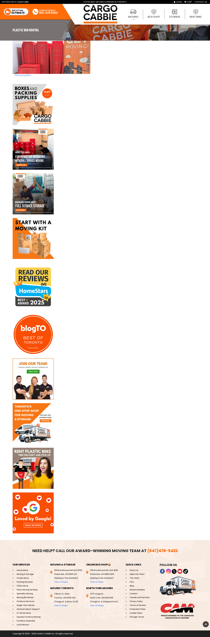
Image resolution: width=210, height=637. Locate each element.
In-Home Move (24, 613)
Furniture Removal (25, 601)
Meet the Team (137, 574)
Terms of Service (138, 605)
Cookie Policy (136, 613)
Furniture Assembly (26, 620)
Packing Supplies (22, 75)
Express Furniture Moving (28, 616)
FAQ (132, 582)
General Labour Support (28, 609)
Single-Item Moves (26, 605)
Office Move (22, 585)
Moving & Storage (25, 574)
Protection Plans (137, 609)
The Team (134, 578)
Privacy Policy (136, 601)
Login (178, 1)
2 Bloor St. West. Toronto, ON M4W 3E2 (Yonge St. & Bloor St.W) (66, 599)
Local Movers (23, 624)
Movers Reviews (137, 589)
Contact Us (201, 1)
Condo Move (23, 578)
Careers (133, 593)
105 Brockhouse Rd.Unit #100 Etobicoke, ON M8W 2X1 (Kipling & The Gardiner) (68, 576)
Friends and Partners (140, 597)
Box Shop (154, 16)
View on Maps (61, 582)
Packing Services (25, 582)
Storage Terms (137, 616)
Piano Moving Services (27, 589)
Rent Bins (196, 16)
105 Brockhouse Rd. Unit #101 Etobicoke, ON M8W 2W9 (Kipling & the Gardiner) (104, 576)
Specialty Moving (25, 593)
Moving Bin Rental (25, 597)
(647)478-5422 (162, 550)
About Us (134, 570)
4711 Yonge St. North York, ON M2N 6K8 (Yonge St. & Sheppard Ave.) (104, 599)
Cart (189, 1)
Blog (132, 585)
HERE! (26, 2)
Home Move (22, 570)
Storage (174, 16)
